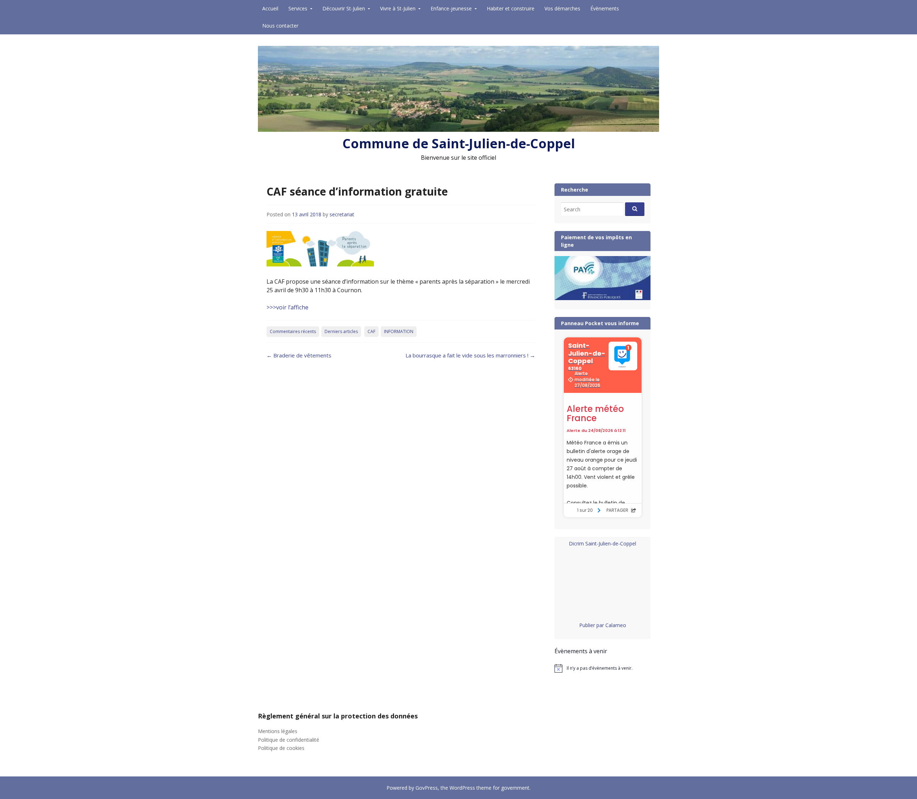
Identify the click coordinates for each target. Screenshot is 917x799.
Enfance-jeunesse (451, 8)
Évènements (604, 8)
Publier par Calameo (602, 625)
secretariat (342, 214)
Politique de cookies (281, 748)
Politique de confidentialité (288, 739)
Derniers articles (341, 331)
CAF (371, 331)
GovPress (427, 787)
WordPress (462, 787)
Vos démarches (562, 8)
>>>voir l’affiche (287, 307)
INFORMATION (398, 331)
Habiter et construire (510, 8)
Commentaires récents (293, 331)
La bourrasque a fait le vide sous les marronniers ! (470, 355)
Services (297, 8)
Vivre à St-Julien (398, 8)
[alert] (602, 668)
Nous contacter (280, 25)
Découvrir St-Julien (343, 8)
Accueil (270, 8)
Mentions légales (277, 731)
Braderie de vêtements (299, 355)
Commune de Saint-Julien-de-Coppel (458, 143)
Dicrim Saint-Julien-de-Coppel (602, 543)
